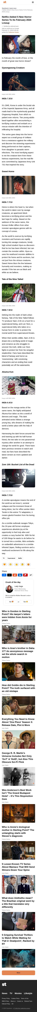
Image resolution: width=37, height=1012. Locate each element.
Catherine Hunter (13, 32)
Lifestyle (28, 993)
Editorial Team (28, 1001)
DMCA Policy (5, 1001)
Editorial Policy (6, 1004)
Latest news (12, 8)
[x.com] (9, 575)
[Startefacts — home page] (4, 2)
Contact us (20, 1001)
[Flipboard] (25, 575)
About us (13, 1001)
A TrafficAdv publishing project (21, 1008)
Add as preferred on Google (10, 28)
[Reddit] (15, 575)
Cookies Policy (15, 998)
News (4, 993)
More (18, 973)
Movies (18, 993)
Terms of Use (24, 998)
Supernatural (11, 558)
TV (4, 558)
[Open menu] (33, 2)
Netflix (20, 558)
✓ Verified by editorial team (10, 26)
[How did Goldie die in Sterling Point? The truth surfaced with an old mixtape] (18, 699)
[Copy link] (30, 575)
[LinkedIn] (20, 575)
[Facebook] (4, 575)
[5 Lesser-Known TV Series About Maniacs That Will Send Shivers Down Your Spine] (18, 878)
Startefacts (5, 8)
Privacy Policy (6, 998)
